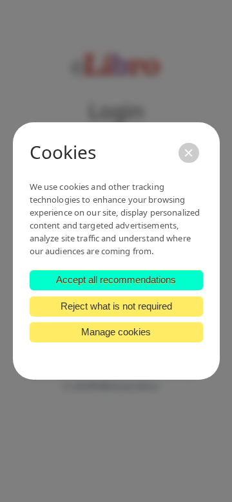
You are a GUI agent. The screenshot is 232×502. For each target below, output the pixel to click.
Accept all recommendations (116, 279)
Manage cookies (116, 331)
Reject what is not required (116, 306)
